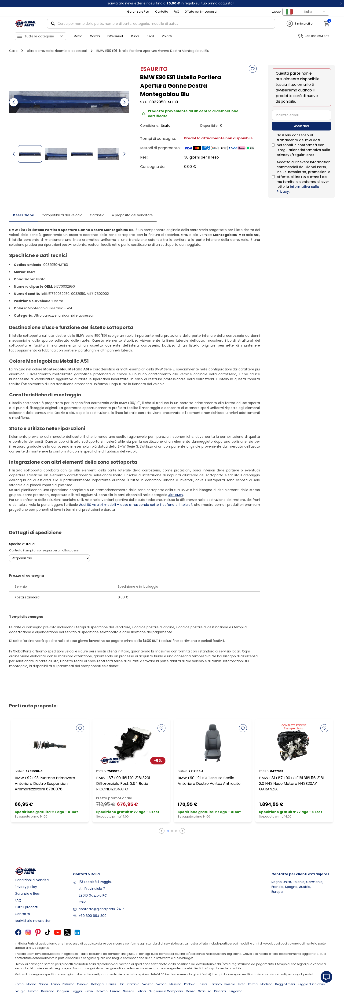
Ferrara (115, 991)
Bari (121, 984)
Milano (31, 984)
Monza (190, 991)
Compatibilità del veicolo (62, 215)
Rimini (89, 991)
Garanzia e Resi (138, 12)
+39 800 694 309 (92, 915)
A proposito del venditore (132, 215)
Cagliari (63, 991)
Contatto (161, 12)
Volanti (167, 36)
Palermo (68, 984)
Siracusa (204, 991)
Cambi (95, 36)
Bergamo (235, 991)
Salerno (101, 991)
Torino (55, 984)
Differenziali (115, 36)
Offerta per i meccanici (201, 12)
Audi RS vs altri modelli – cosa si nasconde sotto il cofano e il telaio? (135, 504)
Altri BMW (175, 494)
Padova (189, 984)
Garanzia (97, 215)
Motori (78, 36)
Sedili (150, 36)
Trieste (202, 984)
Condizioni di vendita (32, 880)
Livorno (33, 991)
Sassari (128, 991)
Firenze (111, 984)
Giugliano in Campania (166, 991)
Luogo (276, 12)
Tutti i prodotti (26, 907)
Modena (266, 984)
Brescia (229, 984)
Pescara (220, 991)
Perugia (20, 991)
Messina (175, 984)
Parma (253, 984)
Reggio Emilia (285, 984)
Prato (241, 984)
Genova (82, 984)
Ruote (135, 36)
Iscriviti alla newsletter (33, 920)
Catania (133, 984)
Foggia (77, 991)
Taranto (216, 984)
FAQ (176, 12)
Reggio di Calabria (311, 984)
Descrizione (23, 215)
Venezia (148, 984)
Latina (141, 991)
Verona (161, 984)
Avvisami (301, 126)
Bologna (97, 984)
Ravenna (47, 991)
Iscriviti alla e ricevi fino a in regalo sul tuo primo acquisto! (170, 3)
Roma (19, 984)
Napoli (43, 984)
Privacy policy (26, 886)
